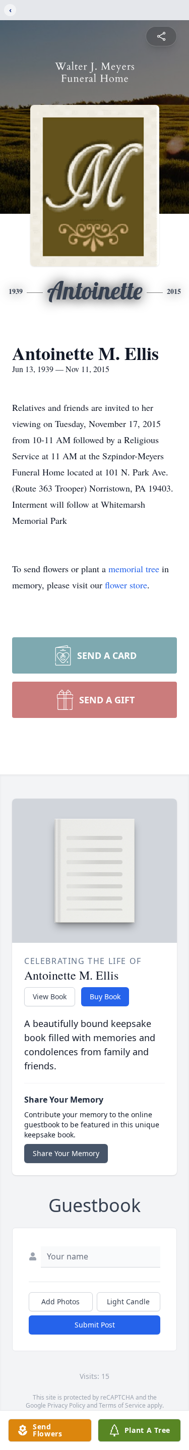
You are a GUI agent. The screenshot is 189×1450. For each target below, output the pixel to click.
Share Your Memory (66, 1153)
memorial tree (133, 569)
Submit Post (95, 1325)
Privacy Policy (66, 1405)
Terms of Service (122, 1405)
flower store (126, 585)
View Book (50, 996)
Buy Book (105, 996)
